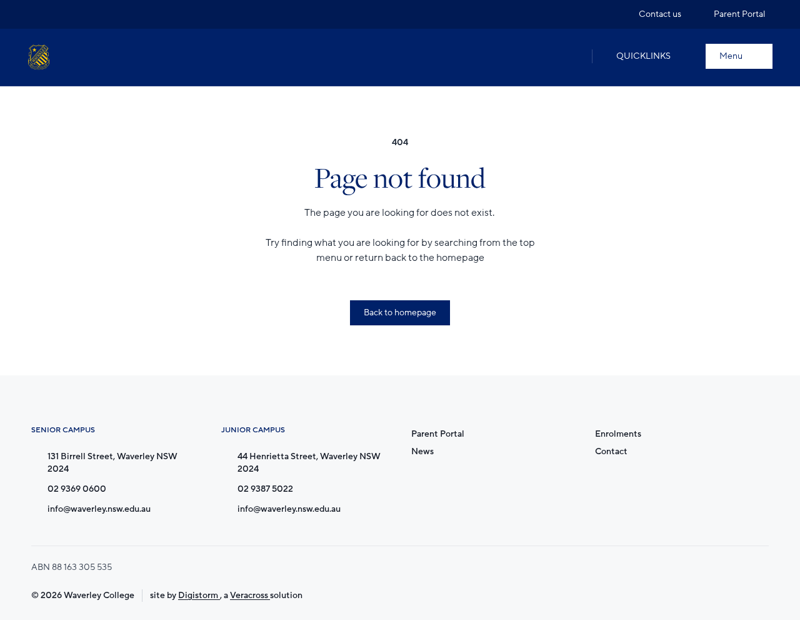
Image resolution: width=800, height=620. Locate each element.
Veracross (250, 595)
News (422, 451)
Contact (611, 451)
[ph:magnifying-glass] (569, 56)
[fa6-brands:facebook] (60, 14)
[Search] (569, 56)
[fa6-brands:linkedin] (84, 14)
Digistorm (199, 595)
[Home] (39, 57)
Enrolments (618, 434)
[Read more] (37, 14)
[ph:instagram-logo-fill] (37, 14)
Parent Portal (437, 434)
